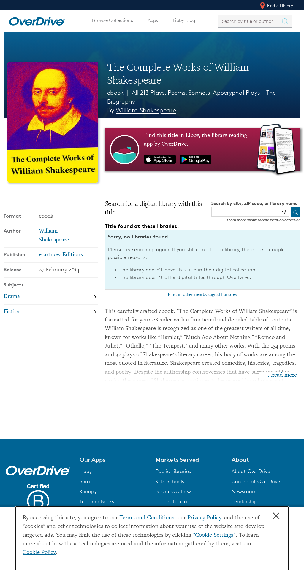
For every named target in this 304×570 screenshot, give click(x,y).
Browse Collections (112, 20)
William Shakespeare (146, 110)
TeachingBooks (97, 501)
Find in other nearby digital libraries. (203, 294)
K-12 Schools (170, 481)
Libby (86, 471)
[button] (114, 459)
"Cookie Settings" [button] (214, 535)
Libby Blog (184, 20)
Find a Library (279, 5)
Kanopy (88, 491)
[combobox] (249, 21)
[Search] (295, 212)
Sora (85, 481)
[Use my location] (284, 212)
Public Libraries (173, 471)
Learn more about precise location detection (263, 220)
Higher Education (176, 501)
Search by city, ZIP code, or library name (254, 203)
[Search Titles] (286, 21)
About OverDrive (251, 471)
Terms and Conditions (146, 518)
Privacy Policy (204, 518)
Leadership (244, 501)
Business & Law (173, 491)
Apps (153, 20)
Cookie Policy (39, 552)
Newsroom (244, 491)
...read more (282, 375)
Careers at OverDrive (256, 481)
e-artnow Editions (61, 255)
